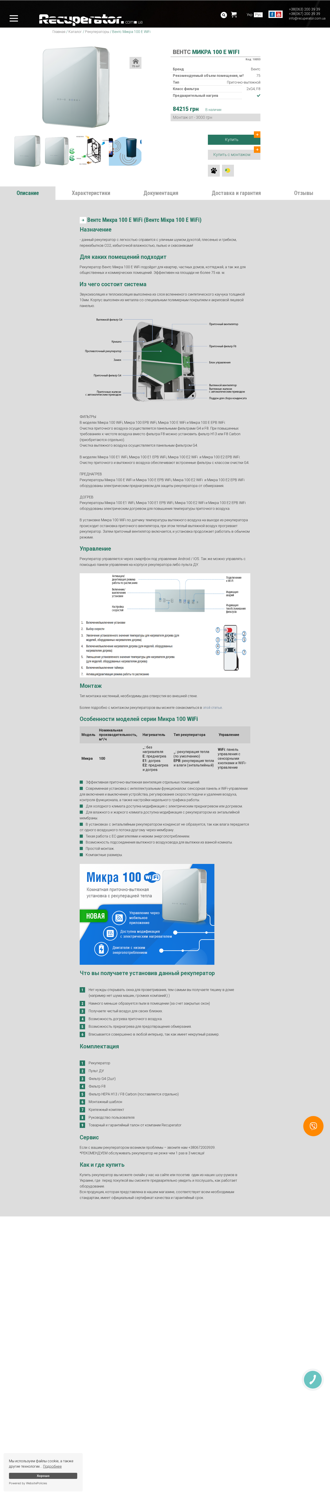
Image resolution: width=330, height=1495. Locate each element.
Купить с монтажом (231, 154)
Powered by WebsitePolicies (28, 1483)
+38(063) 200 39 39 (304, 9)
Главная (59, 32)
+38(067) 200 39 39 (304, 14)
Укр (250, 15)
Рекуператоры (97, 32)
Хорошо (43, 1476)
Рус (258, 15)
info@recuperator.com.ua (307, 18)
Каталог (75, 32)
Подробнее (52, 1466)
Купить (231, 139)
